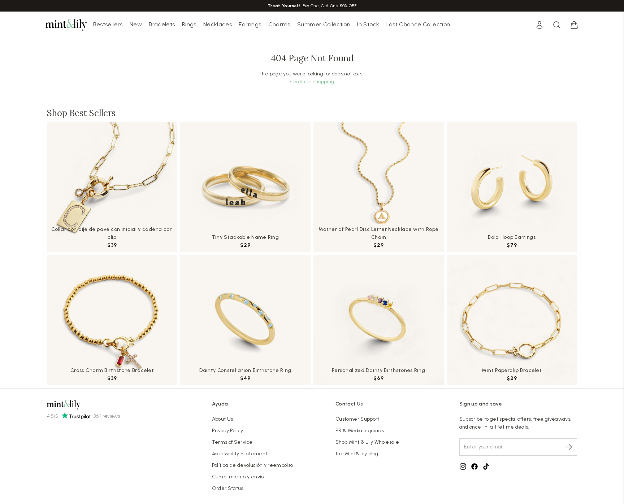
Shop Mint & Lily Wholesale (367, 442)
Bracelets (162, 24)
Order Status (227, 488)
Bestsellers (108, 24)
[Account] (539, 25)
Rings (189, 24)
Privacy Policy (227, 431)
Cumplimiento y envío (238, 477)
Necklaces (217, 24)
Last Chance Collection (418, 24)
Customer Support (357, 419)
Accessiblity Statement (240, 454)
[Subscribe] (568, 447)
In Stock (368, 24)
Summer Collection (323, 24)
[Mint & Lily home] (66, 25)
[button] (574, 25)
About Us (222, 419)
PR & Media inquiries (359, 431)
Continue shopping (312, 82)
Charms (279, 24)
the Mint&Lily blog (356, 454)
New (136, 24)
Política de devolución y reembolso (252, 465)
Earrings (250, 24)
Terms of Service (232, 442)
